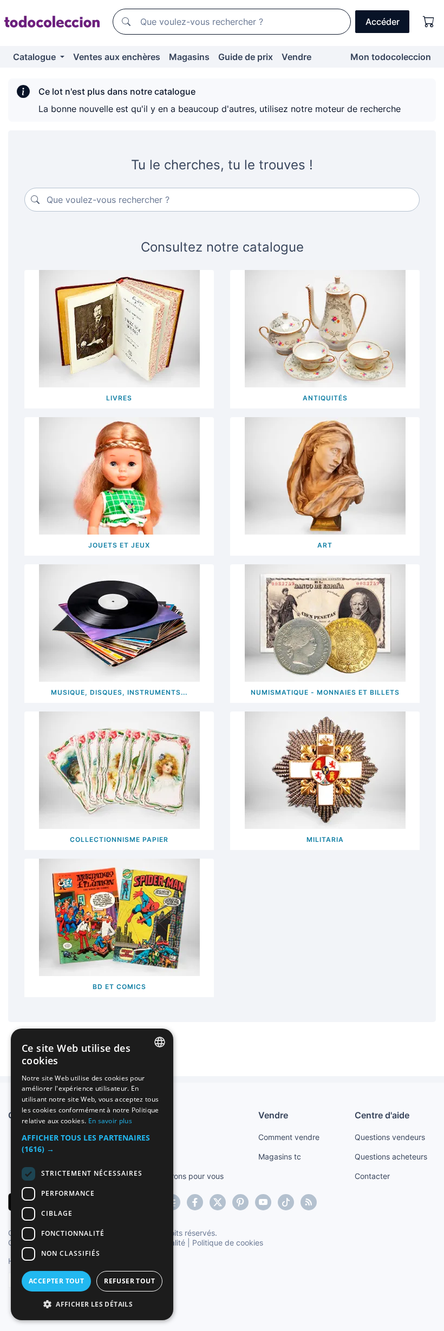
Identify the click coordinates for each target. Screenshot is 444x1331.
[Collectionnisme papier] (119, 769)
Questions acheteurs (391, 1156)
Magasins (189, 56)
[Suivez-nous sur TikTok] (286, 1202)
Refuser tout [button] (129, 1281)
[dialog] (92, 1174)
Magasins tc (279, 1156)
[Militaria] (325, 769)
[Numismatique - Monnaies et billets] (325, 622)
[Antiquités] (325, 327)
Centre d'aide (382, 1115)
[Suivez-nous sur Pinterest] (240, 1202)
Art (324, 545)
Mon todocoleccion (390, 56)
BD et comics (119, 987)
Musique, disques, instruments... (119, 692)
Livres (119, 398)
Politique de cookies (227, 1242)
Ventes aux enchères (116, 56)
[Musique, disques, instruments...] (119, 622)
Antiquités (325, 398)
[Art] (325, 475)
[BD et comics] (119, 916)
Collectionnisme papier (119, 839)
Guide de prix (245, 56)
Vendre (296, 56)
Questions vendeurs (390, 1137)
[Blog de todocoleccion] (309, 1202)
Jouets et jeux (119, 545)
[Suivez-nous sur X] (218, 1202)
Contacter (372, 1176)
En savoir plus (110, 1120)
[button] (92, 1143)
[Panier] (428, 22)
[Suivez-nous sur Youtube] (263, 1202)
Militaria (325, 839)
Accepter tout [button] (56, 1281)
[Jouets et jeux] (119, 475)
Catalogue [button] (35, 56)
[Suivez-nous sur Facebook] (195, 1202)
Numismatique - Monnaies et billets (325, 692)
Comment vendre (288, 1137)
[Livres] (119, 327)
